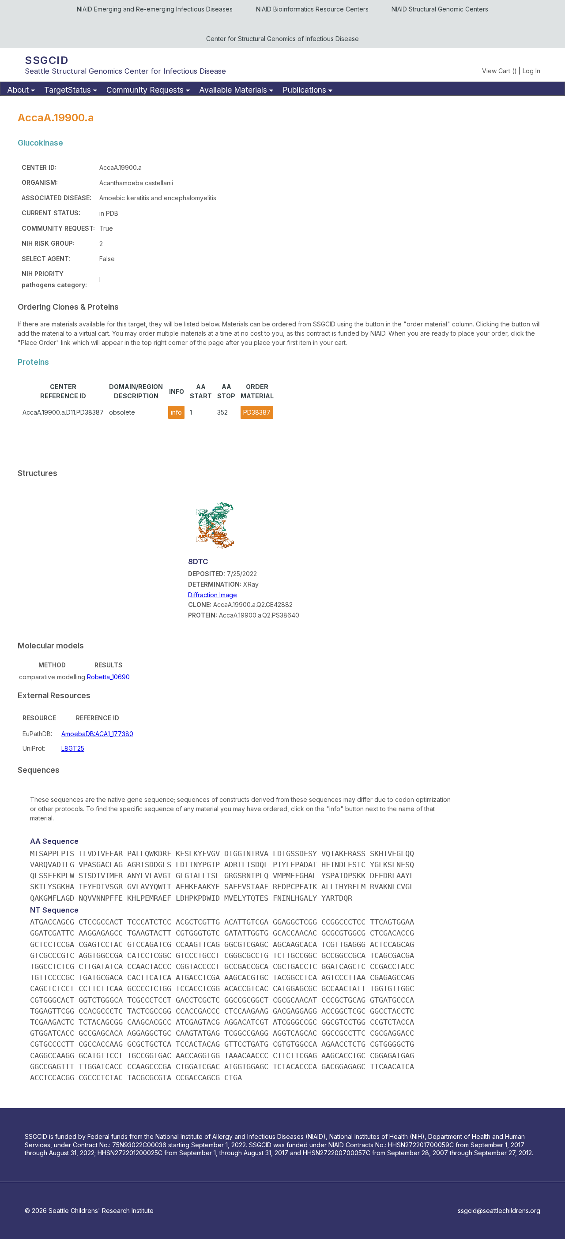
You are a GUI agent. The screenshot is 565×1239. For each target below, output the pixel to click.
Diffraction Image (212, 595)
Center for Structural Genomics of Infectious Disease (282, 38)
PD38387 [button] (257, 412)
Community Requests (145, 89)
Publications (304, 89)
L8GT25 (72, 748)
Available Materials (233, 89)
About (18, 89)
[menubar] (282, 89)
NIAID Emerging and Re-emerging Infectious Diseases (155, 9)
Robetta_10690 (108, 677)
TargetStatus (67, 89)
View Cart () (499, 71)
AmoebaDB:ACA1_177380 (97, 733)
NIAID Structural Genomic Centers (440, 9)
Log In (531, 71)
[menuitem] (20, 90)
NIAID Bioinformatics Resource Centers (312, 9)
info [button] (176, 412)
